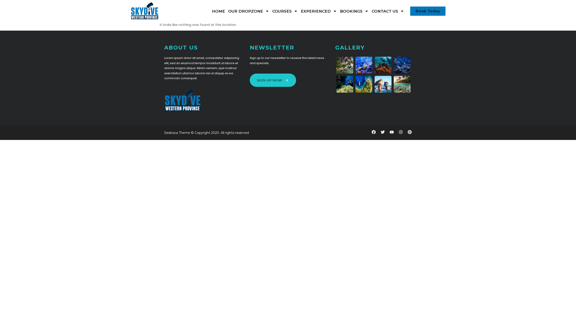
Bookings (351, 11)
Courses (282, 11)
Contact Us (385, 11)
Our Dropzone (245, 11)
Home (218, 11)
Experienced (316, 11)
